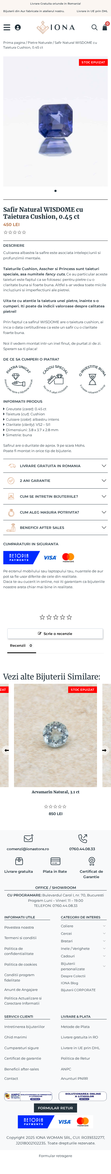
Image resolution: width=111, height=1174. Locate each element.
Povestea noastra (19, 927)
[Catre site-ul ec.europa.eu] (83, 1096)
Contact (11, 1078)
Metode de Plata (75, 1026)
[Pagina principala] (55, 27)
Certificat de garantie (22, 1058)
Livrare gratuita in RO (79, 1037)
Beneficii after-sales (21, 1069)
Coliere (67, 926)
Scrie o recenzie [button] (58, 633)
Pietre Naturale (40, 43)
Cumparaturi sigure (21, 1048)
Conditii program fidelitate (19, 977)
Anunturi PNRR (74, 1078)
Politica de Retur (75, 1058)
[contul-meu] (18, 27)
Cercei (66, 933)
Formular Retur (55, 1108)
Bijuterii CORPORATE (78, 990)
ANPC (66, 1069)
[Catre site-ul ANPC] (28, 1096)
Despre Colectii (73, 976)
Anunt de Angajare (21, 989)
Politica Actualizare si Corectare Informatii (23, 1001)
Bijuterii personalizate (73, 966)
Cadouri (68, 956)
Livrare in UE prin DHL (80, 1048)
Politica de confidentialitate (19, 951)
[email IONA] (28, 839)
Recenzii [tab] (18, 645)
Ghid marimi (15, 1037)
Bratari (67, 941)
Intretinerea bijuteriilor (24, 1026)
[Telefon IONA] (82, 839)
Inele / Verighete (75, 948)
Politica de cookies (20, 964)
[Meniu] (7, 27)
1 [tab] (55, 191)
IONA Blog (69, 983)
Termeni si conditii (20, 938)
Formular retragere (55, 1156)
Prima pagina (14, 43)
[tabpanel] (55, 121)
